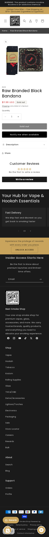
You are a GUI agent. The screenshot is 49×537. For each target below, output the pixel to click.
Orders (8, 488)
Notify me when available (24, 134)
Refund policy (21, 525)
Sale (7, 422)
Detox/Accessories (15, 398)
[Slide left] (19, 231)
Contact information (25, 533)
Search (9, 464)
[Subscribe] (40, 279)
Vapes (8, 355)
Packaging (10, 416)
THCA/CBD (10, 392)
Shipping (5, 106)
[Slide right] (30, 231)
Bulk (7, 447)
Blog (7, 470)
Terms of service (18, 529)
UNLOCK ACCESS (24, 249)
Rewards (9, 441)
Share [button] (8, 153)
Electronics (11, 410)
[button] (5, 21)
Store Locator (12, 429)
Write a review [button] (24, 179)
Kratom (9, 373)
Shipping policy (34, 529)
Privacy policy (36, 525)
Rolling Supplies (13, 379)
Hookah (9, 361)
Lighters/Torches (14, 404)
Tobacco (10, 367)
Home (4, 31)
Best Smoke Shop (23, 521)
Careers (9, 435)
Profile (8, 494)
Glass (8, 386)
